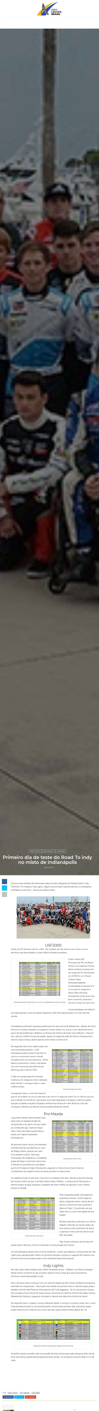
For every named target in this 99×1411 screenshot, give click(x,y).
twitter (20, 1397)
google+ (31, 1397)
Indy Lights (35, 851)
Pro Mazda (48, 851)
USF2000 (60, 851)
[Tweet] (4, 888)
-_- (40, 867)
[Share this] (4, 881)
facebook (8, 1397)
